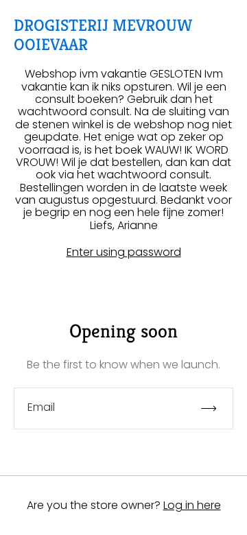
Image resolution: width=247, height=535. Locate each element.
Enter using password (124, 252)
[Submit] (214, 408)
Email (41, 407)
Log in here (192, 505)
